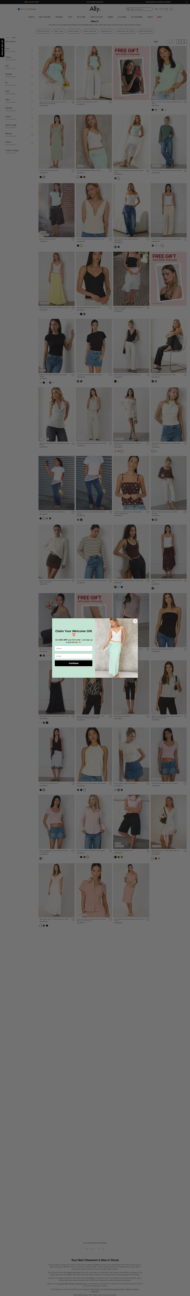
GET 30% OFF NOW (2, 47)
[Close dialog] (135, 621)
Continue (73, 663)
